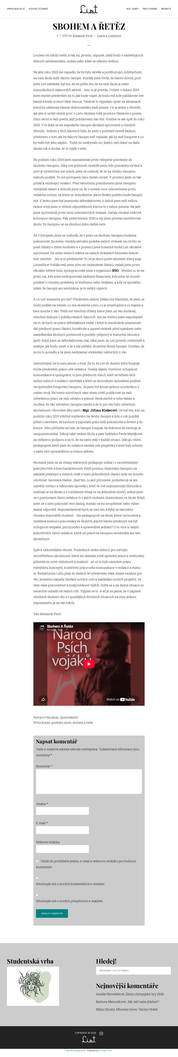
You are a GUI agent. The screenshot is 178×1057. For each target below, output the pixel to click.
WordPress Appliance (76, 1050)
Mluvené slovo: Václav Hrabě (137, 1009)
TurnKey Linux (105, 1050)
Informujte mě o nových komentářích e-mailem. (70, 884)
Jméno (42, 804)
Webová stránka (48, 842)
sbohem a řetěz (82, 722)
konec (46, 722)
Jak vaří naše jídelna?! (143, 1002)
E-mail (42, 823)
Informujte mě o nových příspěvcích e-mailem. (69, 901)
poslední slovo (61, 722)
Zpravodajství (69, 717)
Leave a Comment (109, 35)
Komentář (44, 766)
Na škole (53, 717)
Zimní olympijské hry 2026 (145, 994)
